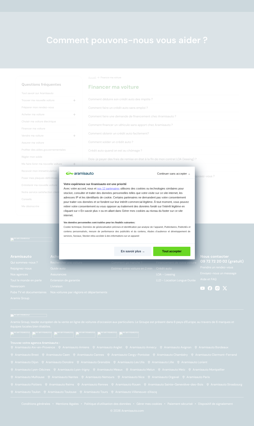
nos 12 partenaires (108, 188)
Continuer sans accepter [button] (173, 173)
